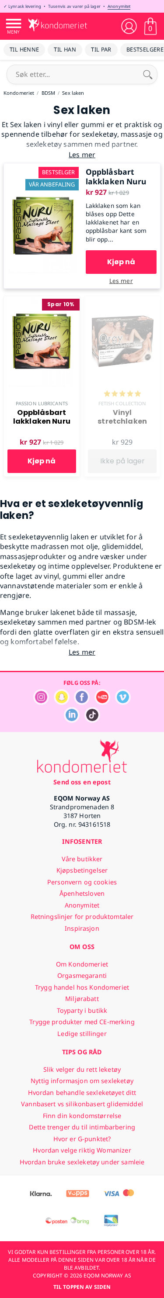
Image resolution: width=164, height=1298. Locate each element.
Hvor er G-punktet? (82, 1139)
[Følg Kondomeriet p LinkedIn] (72, 720)
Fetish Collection (122, 403)
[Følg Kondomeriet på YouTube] (102, 702)
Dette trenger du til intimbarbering (82, 1127)
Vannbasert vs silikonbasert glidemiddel (82, 1104)
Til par (101, 49)
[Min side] (129, 26)
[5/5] (122, 394)
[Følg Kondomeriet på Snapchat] (62, 702)
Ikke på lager (122, 461)
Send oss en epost (81, 782)
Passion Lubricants (42, 403)
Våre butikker (82, 859)
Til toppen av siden (82, 1287)
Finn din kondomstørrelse (82, 1116)
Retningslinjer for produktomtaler (82, 916)
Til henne (24, 49)
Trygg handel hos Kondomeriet (82, 987)
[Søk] (148, 74)
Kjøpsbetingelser (82, 870)
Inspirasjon (82, 928)
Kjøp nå (121, 262)
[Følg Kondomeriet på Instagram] (41, 702)
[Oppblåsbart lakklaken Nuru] (43, 168)
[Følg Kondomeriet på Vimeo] (123, 702)
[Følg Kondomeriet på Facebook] (82, 702)
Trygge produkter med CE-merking (81, 1022)
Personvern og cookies (82, 882)
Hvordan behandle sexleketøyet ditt (82, 1092)
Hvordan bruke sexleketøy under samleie (82, 1162)
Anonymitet (119, 6)
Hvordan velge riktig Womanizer (82, 1150)
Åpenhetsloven (82, 893)
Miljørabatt (82, 998)
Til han (65, 49)
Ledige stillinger (81, 1033)
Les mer (121, 280)
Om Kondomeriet (82, 964)
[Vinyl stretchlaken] (122, 301)
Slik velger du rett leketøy (82, 1069)
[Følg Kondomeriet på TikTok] (92, 720)
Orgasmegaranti (82, 975)
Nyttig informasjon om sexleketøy (82, 1081)
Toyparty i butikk (82, 1010)
